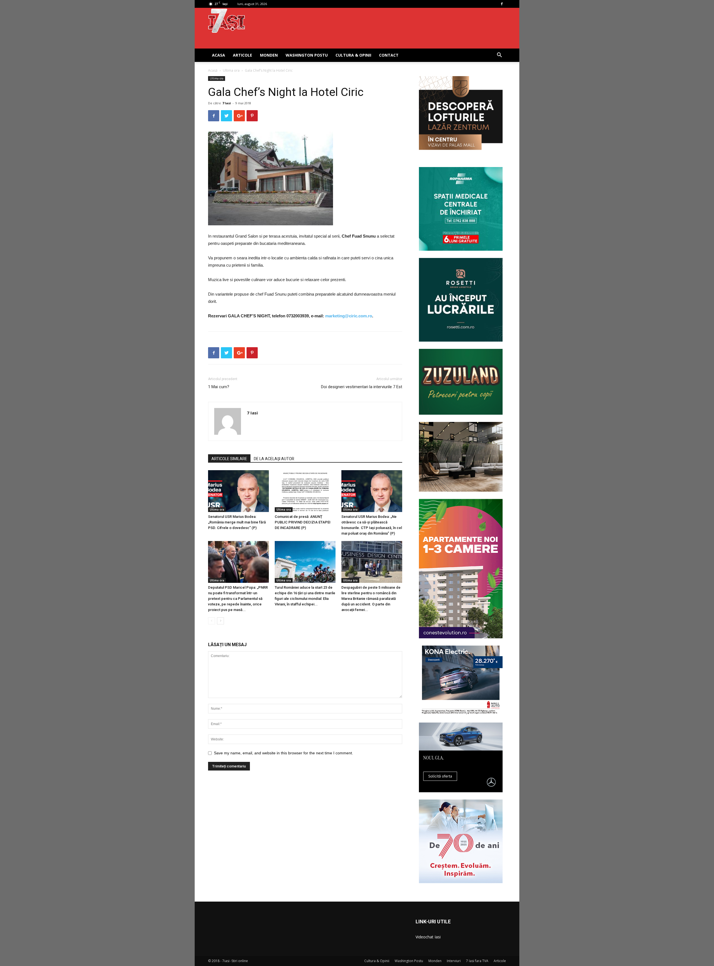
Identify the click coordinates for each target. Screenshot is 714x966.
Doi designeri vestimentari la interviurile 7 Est (361, 386)
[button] (499, 55)
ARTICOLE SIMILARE (229, 459)
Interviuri (454, 960)
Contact (389, 55)
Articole (242, 55)
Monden (269, 55)
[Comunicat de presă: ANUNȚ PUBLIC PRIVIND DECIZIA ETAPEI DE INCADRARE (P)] (305, 491)
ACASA (218, 55)
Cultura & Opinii (353, 55)
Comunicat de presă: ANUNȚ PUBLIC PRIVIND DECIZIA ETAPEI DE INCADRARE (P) (303, 522)
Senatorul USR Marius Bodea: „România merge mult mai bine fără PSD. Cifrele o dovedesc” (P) (237, 522)
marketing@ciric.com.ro (348, 315)
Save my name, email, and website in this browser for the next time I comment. (283, 753)
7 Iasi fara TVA (477, 960)
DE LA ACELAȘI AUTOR (274, 459)
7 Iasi (226, 103)
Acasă (213, 70)
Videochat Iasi (428, 937)
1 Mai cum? (218, 386)
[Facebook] (502, 4)
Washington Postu (307, 55)
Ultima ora (231, 70)
